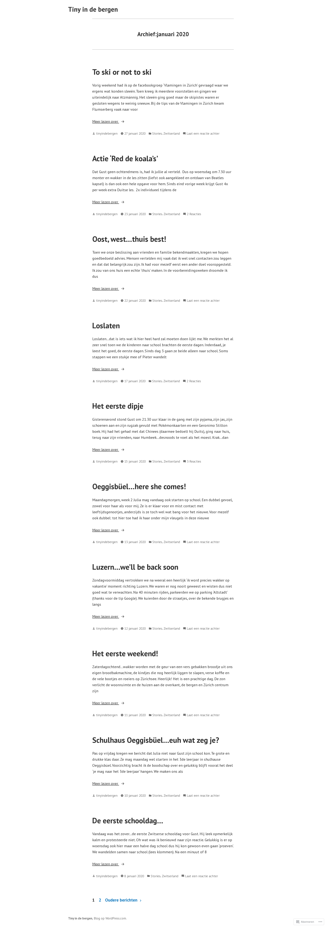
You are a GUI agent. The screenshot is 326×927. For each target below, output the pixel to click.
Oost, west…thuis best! (129, 239)
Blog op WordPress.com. (110, 918)
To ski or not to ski (121, 72)
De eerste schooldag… (127, 820)
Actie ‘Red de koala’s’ (125, 158)
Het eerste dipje (117, 406)
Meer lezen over (105, 121)
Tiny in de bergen (93, 9)
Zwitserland (171, 133)
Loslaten (106, 325)
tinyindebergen (107, 133)
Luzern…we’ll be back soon (135, 567)
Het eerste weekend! (125, 653)
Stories (157, 133)
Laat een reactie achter (203, 133)
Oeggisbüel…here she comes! (139, 486)
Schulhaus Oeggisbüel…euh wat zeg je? (155, 740)
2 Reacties (194, 214)
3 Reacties (194, 461)
